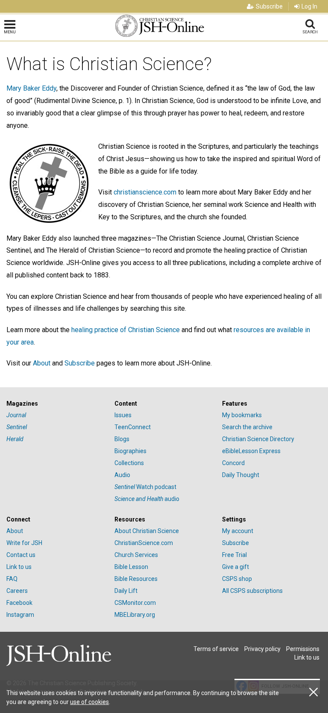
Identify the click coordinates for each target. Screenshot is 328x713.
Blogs (121, 439)
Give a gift (235, 566)
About (41, 363)
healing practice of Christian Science (125, 330)
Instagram (20, 614)
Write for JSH (24, 542)
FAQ (12, 578)
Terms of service (216, 648)
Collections (129, 463)
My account (237, 530)
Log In (309, 6)
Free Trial (234, 554)
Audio (122, 474)
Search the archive (247, 427)
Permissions (302, 648)
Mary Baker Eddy (31, 88)
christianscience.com (145, 192)
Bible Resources (136, 578)
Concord (233, 463)
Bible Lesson (131, 566)
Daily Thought (240, 474)
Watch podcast (145, 486)
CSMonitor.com (135, 602)
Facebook (19, 602)
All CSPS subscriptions (252, 590)
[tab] (56, 403)
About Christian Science (146, 530)
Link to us (19, 566)
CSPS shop (237, 578)
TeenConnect (132, 427)
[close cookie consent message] (313, 692)
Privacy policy (262, 648)
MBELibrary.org (134, 614)
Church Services (136, 554)
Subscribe (269, 6)
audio (146, 498)
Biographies (130, 451)
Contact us (20, 554)
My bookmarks (242, 415)
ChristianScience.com (143, 542)
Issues (123, 415)
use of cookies (89, 701)
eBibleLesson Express (251, 451)
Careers (17, 590)
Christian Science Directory (258, 439)
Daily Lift (126, 590)
